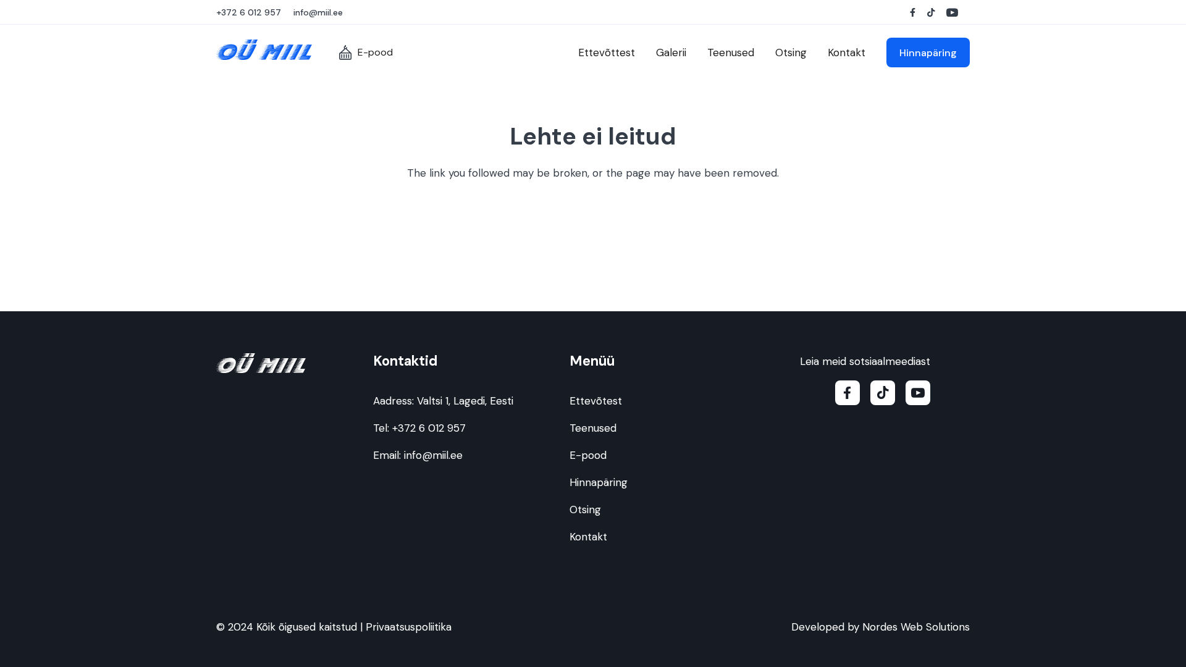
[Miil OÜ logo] (264, 50)
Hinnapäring (599, 482)
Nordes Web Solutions (916, 627)
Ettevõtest (596, 401)
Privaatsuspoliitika (409, 627)
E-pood (588, 455)
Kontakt (588, 536)
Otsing (585, 509)
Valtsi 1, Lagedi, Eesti (465, 401)
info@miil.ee (433, 455)
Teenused (593, 428)
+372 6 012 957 (429, 428)
